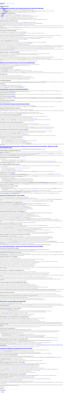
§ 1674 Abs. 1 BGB (29, 76)
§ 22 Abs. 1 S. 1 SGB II (6, 319)
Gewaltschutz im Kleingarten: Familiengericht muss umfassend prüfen (16, 348)
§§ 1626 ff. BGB (6, 71)
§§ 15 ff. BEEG (18, 25)
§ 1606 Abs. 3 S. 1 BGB (20, 154)
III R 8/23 (13, 172)
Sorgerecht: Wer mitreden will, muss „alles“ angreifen (12, 195)
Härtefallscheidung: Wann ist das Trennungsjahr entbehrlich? (14, 89)
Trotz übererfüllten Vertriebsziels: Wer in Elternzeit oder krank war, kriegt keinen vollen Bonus (22, 8)
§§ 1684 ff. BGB (5, 70)
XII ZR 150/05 (34, 154)
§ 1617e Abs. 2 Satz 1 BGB (34, 118)
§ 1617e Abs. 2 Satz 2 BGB (22, 112)
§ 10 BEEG (25, 25)
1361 (54, 340)
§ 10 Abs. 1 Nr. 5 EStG (18, 165)
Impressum (2, 391)
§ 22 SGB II (30, 341)
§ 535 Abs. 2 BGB (28, 323)
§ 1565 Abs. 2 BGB (9, 90)
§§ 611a (33, 27)
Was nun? (2, 3)
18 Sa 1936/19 (12, 49)
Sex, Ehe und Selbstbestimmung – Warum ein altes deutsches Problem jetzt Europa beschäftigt (21, 246)
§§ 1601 (52, 340)
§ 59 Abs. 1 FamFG (20, 207)
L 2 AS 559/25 (6, 305)
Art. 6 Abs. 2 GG (6, 218)
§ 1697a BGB (21, 82)
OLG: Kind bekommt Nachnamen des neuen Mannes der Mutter (15, 103)
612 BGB (35, 27)
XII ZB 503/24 (49, 353)
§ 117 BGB (21, 314)
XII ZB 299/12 (59, 191)
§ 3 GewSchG (27, 376)
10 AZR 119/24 (25, 39)
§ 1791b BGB (23, 204)
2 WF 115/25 (41, 113)
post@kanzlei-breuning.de (3, 390)
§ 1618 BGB (62, 110)
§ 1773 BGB (44, 203)
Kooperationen (4, 10)
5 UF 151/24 (13, 96)
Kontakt (2, 16)
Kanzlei (2, 7)
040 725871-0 (1, 4)
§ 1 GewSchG (16, 376)
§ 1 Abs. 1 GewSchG (58, 357)
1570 (55, 340)
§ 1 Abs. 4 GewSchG (3, 364)
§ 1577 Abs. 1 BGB (55, 330)
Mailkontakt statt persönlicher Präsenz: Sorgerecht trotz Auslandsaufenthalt (17, 62)
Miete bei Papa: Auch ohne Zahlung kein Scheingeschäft (13, 301)
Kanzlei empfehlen (5, 9)
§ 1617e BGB (31, 109)
